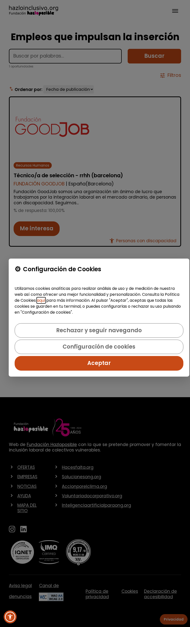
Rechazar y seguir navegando (99, 330)
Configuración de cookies (99, 347)
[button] (10, 617)
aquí (41, 300)
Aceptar (99, 363)
